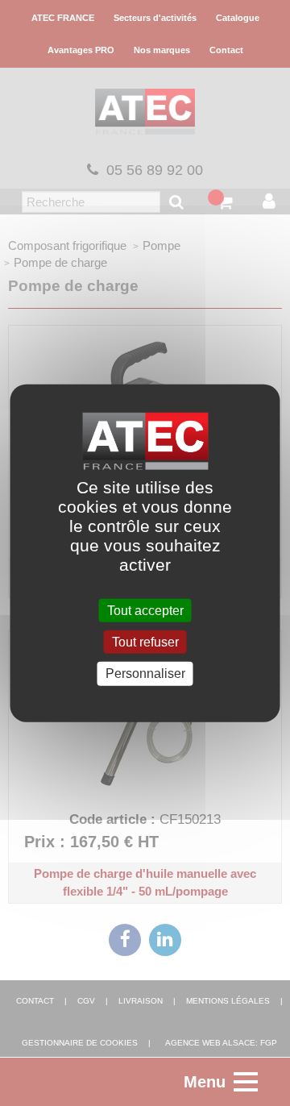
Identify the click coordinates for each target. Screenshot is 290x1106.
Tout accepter (145, 610)
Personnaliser (145, 673)
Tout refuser (145, 642)
